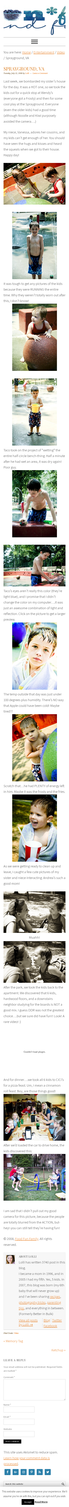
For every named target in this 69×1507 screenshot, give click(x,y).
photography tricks (32, 1302)
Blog (47, 1320)
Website (8, 1429)
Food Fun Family (35, 17)
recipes (55, 1296)
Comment (9, 1377)
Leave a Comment (40, 73)
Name (7, 1404)
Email (7, 1416)
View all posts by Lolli (28, 1322)
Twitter (57, 1320)
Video (16, 1333)
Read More (41, 1501)
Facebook (50, 1325)
